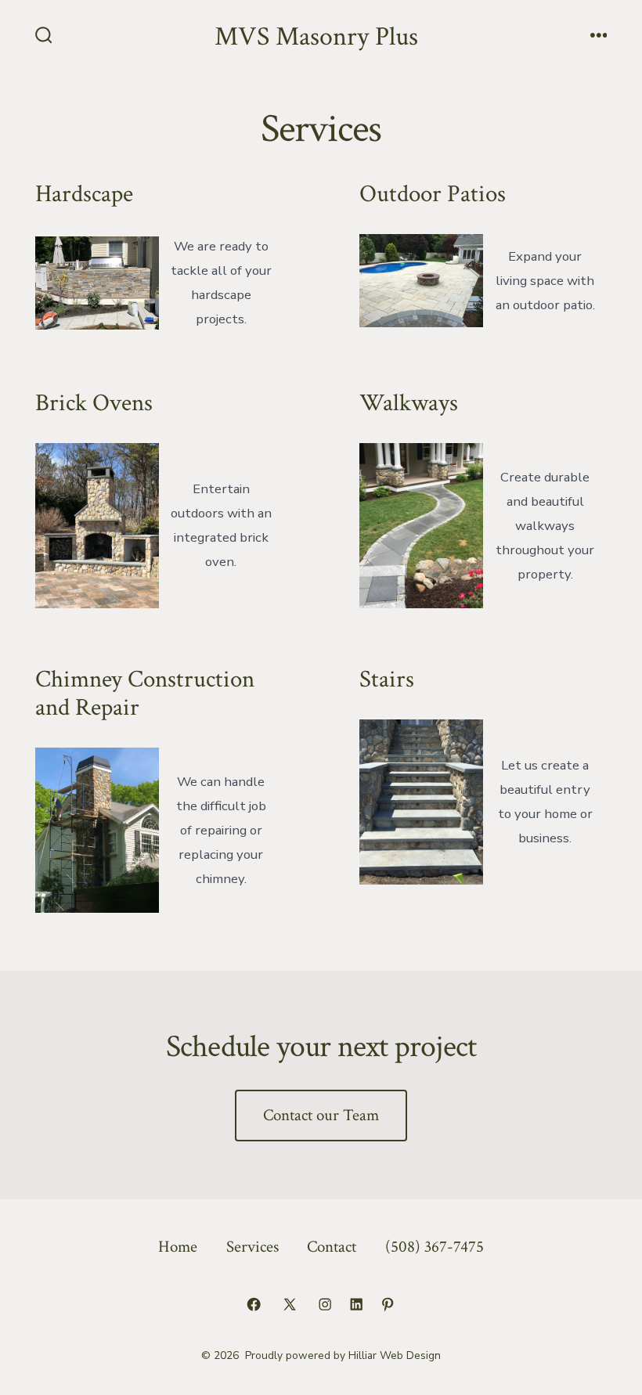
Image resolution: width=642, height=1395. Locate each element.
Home (177, 1246)
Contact (331, 1246)
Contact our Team (321, 1115)
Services (252, 1246)
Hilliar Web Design (394, 1355)
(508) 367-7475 (434, 1246)
